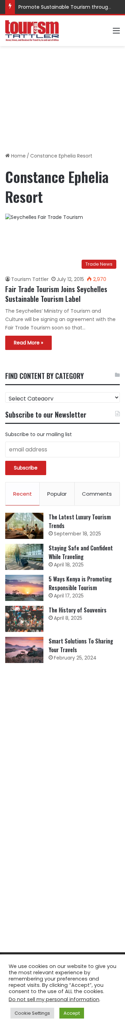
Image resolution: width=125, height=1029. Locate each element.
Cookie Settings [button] (32, 1013)
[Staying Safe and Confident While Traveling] (24, 557)
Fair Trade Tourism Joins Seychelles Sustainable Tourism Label (56, 294)
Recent (22, 493)
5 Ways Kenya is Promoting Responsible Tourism (80, 583)
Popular (57, 493)
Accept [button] (72, 1013)
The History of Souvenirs (78, 610)
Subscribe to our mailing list (38, 434)
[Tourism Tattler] (32, 30)
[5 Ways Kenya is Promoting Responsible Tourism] (24, 588)
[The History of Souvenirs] (24, 619)
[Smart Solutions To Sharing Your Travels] (24, 650)
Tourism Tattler (30, 279)
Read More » (28, 342)
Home (18, 155)
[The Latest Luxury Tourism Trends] (24, 526)
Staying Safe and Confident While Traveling (81, 552)
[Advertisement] (62, 96)
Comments (97, 493)
